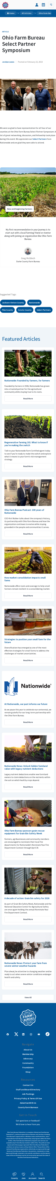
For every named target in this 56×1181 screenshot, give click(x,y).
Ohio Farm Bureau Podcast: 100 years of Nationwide (24, 511)
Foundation (28, 1067)
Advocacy (28, 1058)
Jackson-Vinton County (13, 302)
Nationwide (34, 302)
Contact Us (28, 1085)
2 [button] (25, 276)
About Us (28, 1049)
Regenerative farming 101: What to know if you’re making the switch (26, 444)
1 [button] (22, 276)
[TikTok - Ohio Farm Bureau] (47, 1034)
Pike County (7, 310)
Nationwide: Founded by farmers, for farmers (27, 380)
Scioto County (25, 310)
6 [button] (36, 276)
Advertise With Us (28, 1103)
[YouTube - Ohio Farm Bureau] (39, 1034)
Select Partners (39, 139)
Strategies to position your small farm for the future (27, 641)
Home (11, 13)
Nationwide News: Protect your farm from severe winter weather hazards (25, 964)
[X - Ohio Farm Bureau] (16, 1034)
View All (28, 997)
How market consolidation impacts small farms (25, 579)
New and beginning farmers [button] (19, 209)
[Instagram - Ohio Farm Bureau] (31, 1034)
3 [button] (28, 276)
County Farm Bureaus (28, 1107)
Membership (28, 1054)
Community (27, 1063)
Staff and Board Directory (28, 1089)
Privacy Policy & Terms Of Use (28, 1098)
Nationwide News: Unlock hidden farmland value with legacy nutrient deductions (26, 767)
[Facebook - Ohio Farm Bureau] (8, 1034)
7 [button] (38, 276)
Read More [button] (28, 398)
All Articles (27, 13)
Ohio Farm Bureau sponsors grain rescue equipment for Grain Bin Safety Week (24, 832)
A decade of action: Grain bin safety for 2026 (26, 898)
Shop (28, 1072)
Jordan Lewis (8, 62)
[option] (28, 217)
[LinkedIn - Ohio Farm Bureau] (23, 1034)
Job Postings (28, 1094)
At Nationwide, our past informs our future (25, 704)
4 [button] (30, 276)
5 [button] (33, 276)
